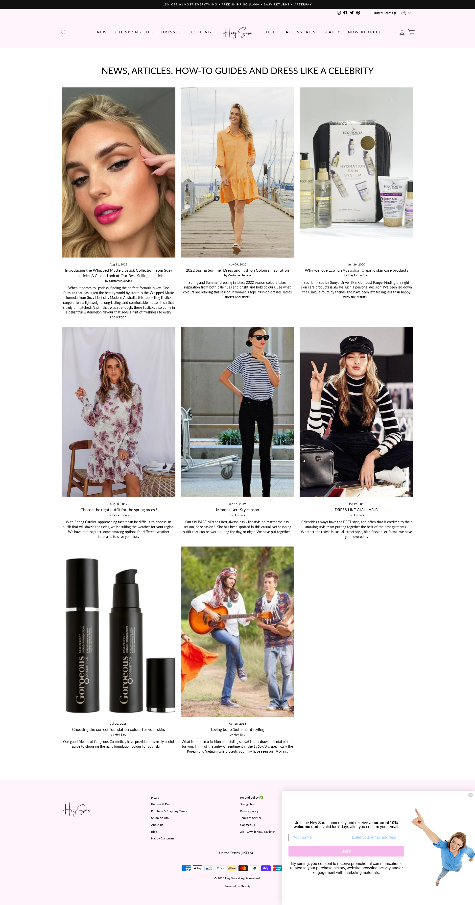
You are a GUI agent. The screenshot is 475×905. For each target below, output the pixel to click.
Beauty (332, 32)
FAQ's (155, 797)
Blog (154, 832)
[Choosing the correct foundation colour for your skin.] (118, 632)
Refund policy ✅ (251, 797)
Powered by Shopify (237, 886)
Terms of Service (250, 818)
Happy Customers (162, 838)
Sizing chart (247, 804)
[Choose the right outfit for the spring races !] (118, 412)
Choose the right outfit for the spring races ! (118, 509)
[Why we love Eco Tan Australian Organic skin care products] (356, 172)
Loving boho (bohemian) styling (237, 729)
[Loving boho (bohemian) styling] (237, 632)
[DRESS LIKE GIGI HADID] (356, 412)
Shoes (270, 32)
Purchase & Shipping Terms (169, 811)
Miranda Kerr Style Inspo (237, 509)
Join (346, 851)
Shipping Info (160, 818)
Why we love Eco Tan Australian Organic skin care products (356, 270)
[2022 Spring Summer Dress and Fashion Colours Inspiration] (237, 172)
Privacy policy (249, 811)
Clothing (200, 32)
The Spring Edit (134, 32)
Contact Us (247, 825)
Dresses (171, 32)
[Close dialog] (470, 795)
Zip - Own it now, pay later (257, 832)
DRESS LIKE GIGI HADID (356, 509)
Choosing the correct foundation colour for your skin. (118, 729)
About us (157, 825)
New (102, 32)
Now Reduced (365, 32)
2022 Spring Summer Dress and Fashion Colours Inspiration (237, 270)
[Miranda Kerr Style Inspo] (237, 412)
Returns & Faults (162, 804)
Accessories (301, 32)
